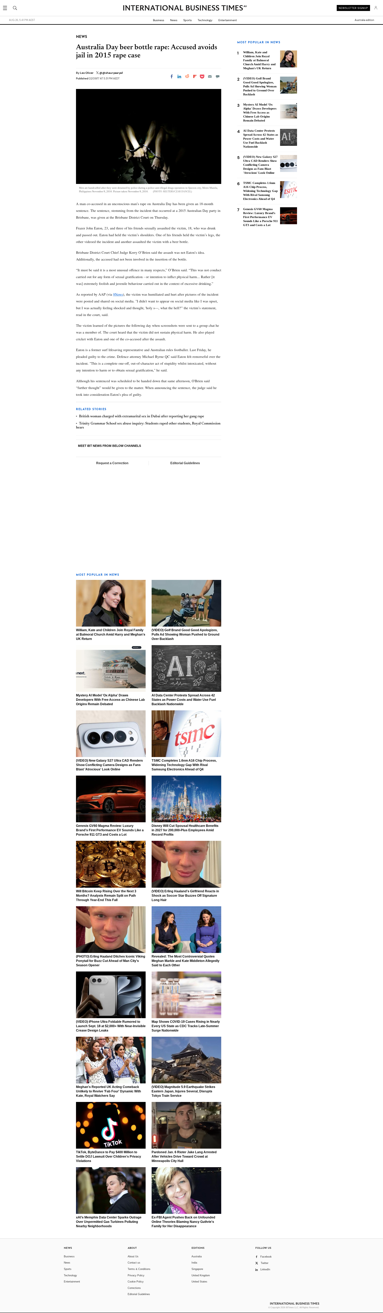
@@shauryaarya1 (111, 73)
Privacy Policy (136, 1275)
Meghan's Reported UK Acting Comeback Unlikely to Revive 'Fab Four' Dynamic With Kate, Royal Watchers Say (108, 1091)
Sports (187, 20)
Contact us (134, 1262)
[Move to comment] (217, 76)
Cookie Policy (136, 1281)
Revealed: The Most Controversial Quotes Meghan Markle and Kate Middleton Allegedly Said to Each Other (185, 961)
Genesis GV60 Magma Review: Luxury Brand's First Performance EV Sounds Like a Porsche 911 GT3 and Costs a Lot (110, 830)
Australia (197, 1256)
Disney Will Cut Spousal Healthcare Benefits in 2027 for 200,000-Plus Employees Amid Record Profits (185, 830)
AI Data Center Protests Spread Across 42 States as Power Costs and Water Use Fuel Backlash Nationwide (184, 700)
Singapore (197, 1269)
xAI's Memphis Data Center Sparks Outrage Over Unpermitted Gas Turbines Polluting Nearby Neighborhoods (108, 1222)
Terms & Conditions (139, 1269)
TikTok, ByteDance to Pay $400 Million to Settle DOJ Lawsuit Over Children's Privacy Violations (108, 1156)
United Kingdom (201, 1275)
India (194, 1262)
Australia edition (364, 20)
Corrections (134, 1287)
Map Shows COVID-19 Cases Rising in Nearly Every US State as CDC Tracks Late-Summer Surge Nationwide (186, 1026)
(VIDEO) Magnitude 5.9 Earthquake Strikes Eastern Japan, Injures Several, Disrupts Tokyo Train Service (183, 1091)
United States (199, 1281)
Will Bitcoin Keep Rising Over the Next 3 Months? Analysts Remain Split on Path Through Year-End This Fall (106, 895)
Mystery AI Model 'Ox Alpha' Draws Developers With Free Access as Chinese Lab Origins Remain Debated (110, 700)
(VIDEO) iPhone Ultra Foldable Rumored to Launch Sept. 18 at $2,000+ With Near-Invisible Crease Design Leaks (111, 1026)
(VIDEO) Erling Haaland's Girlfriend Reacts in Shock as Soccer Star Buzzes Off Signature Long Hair (185, 895)
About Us (133, 1256)
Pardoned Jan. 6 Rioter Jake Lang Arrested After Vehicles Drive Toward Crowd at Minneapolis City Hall (184, 1156)
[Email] (209, 76)
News (173, 20)
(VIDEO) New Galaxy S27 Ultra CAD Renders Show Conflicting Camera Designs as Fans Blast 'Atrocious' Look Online (109, 765)
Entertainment (227, 20)
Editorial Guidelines (185, 463)
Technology (205, 20)
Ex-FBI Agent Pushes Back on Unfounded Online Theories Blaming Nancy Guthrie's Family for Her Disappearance (183, 1222)
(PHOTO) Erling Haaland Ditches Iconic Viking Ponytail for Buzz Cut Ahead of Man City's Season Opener (110, 961)
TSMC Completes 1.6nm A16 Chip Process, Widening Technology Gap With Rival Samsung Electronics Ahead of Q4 (184, 765)
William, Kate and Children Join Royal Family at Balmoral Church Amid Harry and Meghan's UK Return (110, 634)
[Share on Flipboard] (194, 76)
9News (118, 294)
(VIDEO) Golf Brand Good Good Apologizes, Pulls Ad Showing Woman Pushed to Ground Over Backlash (185, 634)
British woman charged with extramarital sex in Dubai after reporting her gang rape (141, 416)
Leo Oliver (87, 73)
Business (158, 20)
